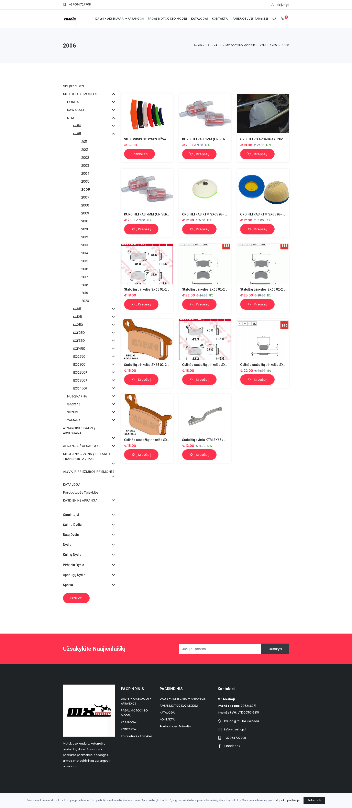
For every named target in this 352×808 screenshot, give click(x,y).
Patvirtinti (314, 800)
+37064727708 (80, 4)
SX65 (273, 45)
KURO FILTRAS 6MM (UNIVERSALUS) (209, 139)
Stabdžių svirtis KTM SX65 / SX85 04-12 (211, 440)
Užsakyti (275, 649)
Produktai (214, 45)
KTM (263, 45)
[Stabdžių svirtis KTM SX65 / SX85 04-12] (205, 414)
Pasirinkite (139, 154)
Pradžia (199, 45)
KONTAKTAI (220, 19)
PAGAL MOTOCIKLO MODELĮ (167, 19)
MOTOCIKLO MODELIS (240, 45)
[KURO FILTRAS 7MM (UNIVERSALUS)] (147, 188)
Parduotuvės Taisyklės (250, 19)
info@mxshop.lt (235, 729)
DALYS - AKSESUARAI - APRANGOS (119, 19)
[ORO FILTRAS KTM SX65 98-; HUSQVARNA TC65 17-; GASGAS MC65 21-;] (205, 189)
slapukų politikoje (288, 800)
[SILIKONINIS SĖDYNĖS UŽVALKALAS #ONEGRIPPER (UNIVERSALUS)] (147, 114)
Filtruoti (76, 598)
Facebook (231, 746)
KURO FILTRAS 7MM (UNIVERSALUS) (151, 214)
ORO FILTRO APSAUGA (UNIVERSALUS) (269, 139)
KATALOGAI (199, 19)
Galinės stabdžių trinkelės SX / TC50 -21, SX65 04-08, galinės (227, 365)
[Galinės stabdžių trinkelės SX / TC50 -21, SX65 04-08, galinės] (205, 339)
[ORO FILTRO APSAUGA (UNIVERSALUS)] (263, 113)
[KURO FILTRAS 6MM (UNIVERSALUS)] (205, 113)
